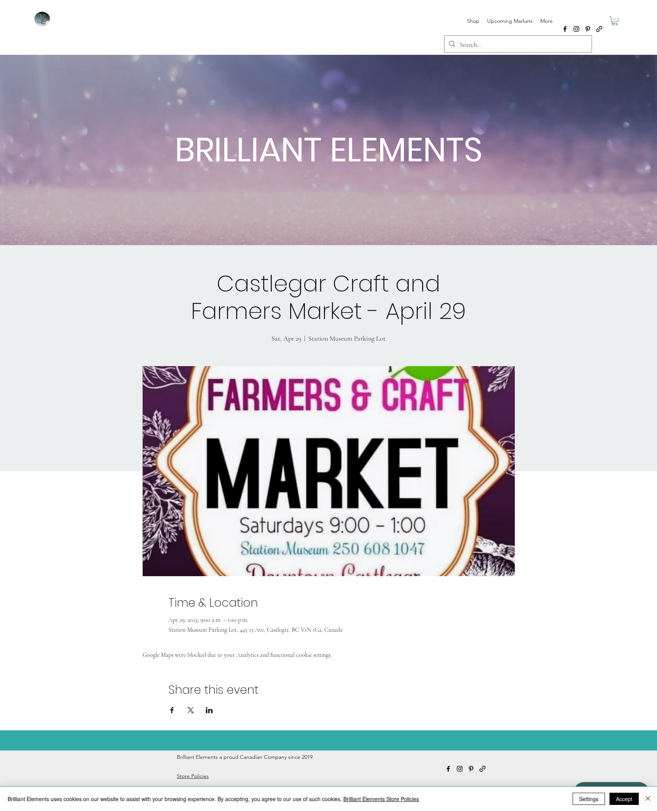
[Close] (647, 799)
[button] (614, 20)
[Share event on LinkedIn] (209, 710)
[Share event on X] (190, 710)
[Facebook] (565, 29)
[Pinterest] (588, 29)
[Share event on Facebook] (172, 710)
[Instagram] (576, 29)
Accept (624, 799)
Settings (588, 799)
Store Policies (193, 776)
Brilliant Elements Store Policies (381, 799)
